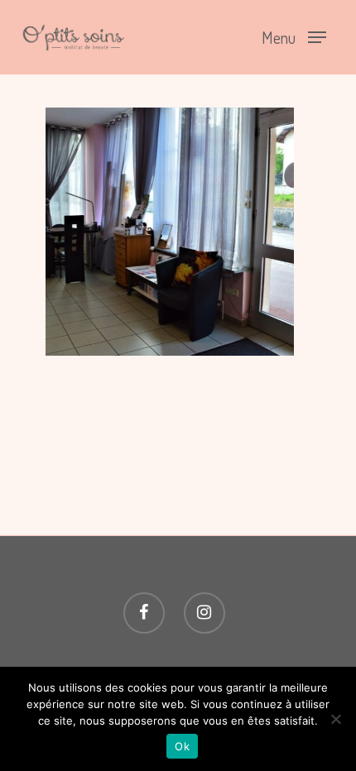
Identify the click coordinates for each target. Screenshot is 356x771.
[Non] (335, 719)
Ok (182, 746)
